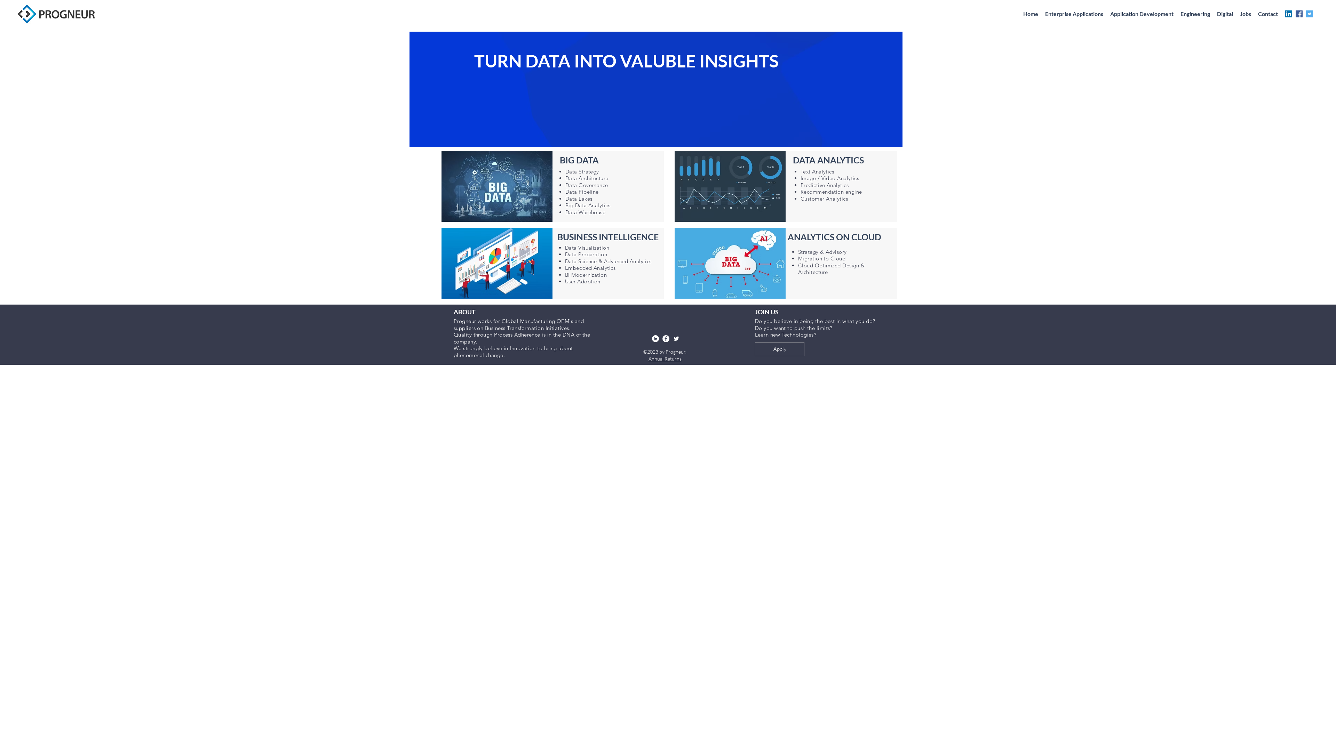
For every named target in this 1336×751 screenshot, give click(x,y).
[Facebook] (1299, 13)
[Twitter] (1309, 13)
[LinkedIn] (1288, 13)
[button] (1195, 14)
